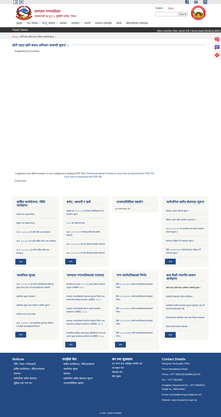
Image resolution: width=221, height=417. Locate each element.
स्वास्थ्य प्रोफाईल (103, 23)
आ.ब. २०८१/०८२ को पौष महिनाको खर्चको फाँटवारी (85, 253)
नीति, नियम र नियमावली (25, 364)
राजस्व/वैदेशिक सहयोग (73, 383)
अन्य (20, 261)
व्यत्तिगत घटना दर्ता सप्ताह (25, 314)
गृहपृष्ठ (19, 23)
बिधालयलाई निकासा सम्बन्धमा (176, 326)
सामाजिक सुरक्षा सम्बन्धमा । (26, 296)
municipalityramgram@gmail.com (185, 394)
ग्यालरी (87, 23)
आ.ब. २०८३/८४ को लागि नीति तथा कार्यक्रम (33, 232)
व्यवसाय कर (117, 372)
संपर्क (118, 23)
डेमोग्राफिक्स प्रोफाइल (137, 23)
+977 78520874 (196, 385)
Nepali (170, 8)
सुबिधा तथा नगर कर (23, 383)
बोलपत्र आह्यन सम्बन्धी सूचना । (178, 211)
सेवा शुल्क (116, 376)
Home (15, 37)
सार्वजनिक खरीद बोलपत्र (25, 378)
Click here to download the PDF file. (83, 176)
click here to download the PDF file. (136, 173)
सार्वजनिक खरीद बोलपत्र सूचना (78, 378)
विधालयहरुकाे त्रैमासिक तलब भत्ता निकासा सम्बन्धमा (185, 317)
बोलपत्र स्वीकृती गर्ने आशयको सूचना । (180, 241)
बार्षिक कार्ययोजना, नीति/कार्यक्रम (29, 368)
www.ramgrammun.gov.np (184, 400)
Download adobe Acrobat (100, 173)
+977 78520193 (177, 374)
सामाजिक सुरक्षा (70, 368)
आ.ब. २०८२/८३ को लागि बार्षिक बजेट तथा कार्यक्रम (36, 241)
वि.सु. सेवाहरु (48, 23)
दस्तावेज (75, 23)
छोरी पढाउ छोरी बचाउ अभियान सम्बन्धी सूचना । (183, 287)
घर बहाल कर (118, 367)
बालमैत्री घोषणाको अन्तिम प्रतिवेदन (179, 296)
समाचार (63, 23)
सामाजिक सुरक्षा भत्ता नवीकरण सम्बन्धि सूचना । (33, 305)
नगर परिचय (32, 23)
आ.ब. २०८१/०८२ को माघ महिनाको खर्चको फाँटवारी (85, 244)
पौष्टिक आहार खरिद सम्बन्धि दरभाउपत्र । (181, 220)
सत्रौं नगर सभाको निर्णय (25, 214)
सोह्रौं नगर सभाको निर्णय (25, 223)
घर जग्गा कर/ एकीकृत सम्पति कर (127, 363)
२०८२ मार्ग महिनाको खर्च (75, 223)
